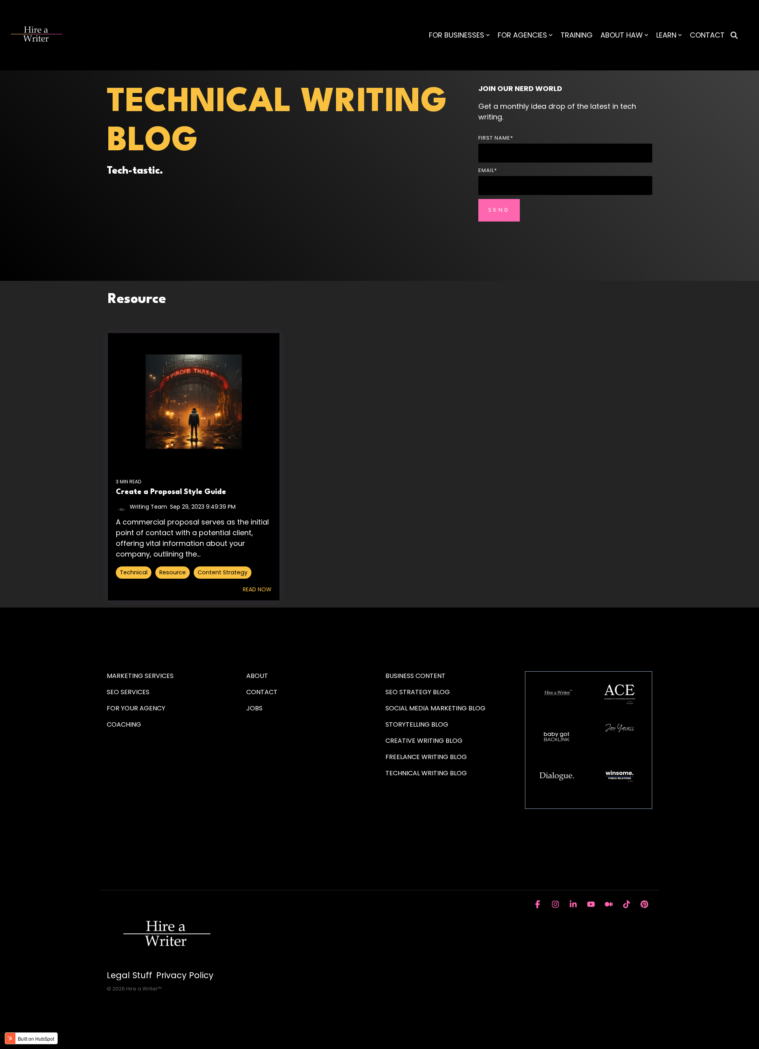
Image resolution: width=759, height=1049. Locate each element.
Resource (172, 572)
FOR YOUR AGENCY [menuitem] (137, 708)
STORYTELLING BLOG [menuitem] (416, 724)
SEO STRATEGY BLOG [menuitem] (417, 692)
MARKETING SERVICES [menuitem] (140, 675)
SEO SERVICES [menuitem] (128, 692)
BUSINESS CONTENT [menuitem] (415, 675)
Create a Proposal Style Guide (171, 492)
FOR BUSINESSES (456, 35)
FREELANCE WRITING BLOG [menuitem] (426, 756)
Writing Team (148, 507)
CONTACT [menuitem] (262, 692)
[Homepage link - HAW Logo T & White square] (166, 962)
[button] (539, 905)
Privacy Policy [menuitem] (184, 975)
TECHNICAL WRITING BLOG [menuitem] (426, 773)
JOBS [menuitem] (254, 708)
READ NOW (257, 589)
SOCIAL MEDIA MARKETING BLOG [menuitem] (435, 708)
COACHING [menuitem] (124, 724)
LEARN (666, 35)
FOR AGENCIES (522, 35)
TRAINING (577, 35)
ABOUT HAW (621, 35)
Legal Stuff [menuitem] (129, 975)
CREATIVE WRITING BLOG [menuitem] (424, 740)
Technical (133, 572)
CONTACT (707, 35)
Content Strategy (222, 572)
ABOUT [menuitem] (257, 675)
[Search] (734, 35)
